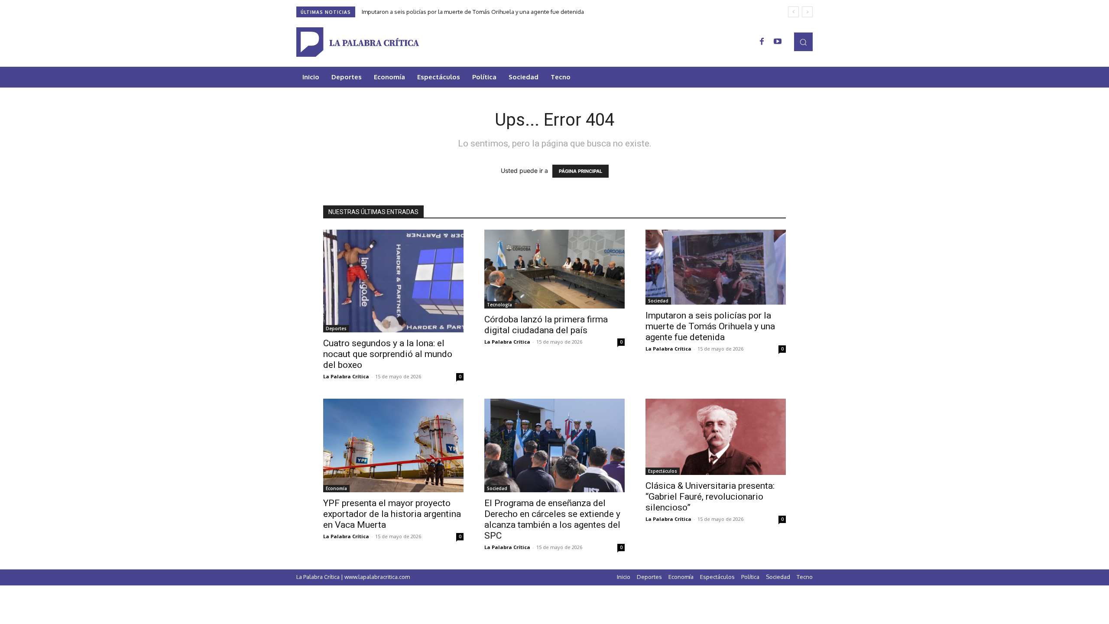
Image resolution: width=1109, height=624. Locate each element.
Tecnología (499, 305)
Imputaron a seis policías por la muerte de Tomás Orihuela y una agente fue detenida (473, 11)
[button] (803, 41)
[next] (807, 11)
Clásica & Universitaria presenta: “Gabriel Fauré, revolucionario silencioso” (710, 497)
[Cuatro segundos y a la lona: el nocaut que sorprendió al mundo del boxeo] (393, 281)
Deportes (336, 328)
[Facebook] (762, 42)
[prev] (793, 11)
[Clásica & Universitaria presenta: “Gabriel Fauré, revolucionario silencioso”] (715, 437)
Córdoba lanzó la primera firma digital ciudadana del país (546, 324)
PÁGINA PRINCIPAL (580, 171)
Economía (336, 488)
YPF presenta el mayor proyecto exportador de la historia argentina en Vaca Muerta (392, 514)
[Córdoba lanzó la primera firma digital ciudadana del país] (554, 269)
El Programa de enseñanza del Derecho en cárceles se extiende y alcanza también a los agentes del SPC (552, 519)
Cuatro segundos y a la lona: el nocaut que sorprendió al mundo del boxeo (387, 354)
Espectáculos (662, 471)
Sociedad (658, 301)
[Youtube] (777, 42)
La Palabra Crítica (346, 376)
